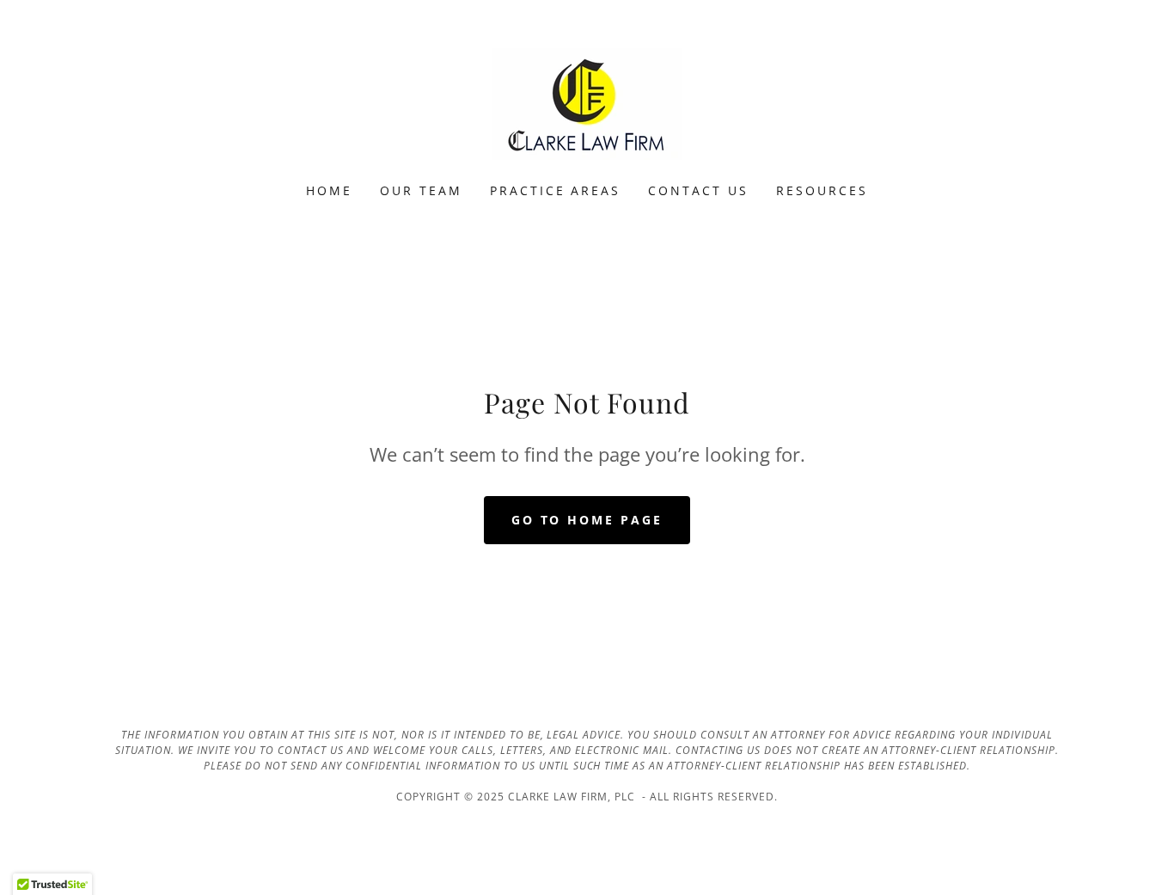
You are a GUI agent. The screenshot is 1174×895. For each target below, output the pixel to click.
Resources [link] (822, 190)
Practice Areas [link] (555, 190)
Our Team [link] (421, 190)
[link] (587, 102)
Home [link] (329, 190)
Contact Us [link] (698, 190)
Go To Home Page (587, 520)
